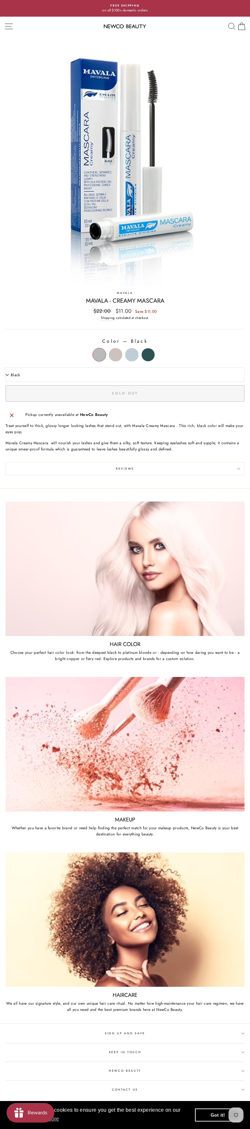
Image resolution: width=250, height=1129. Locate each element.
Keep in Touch (125, 1052)
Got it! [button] (218, 1115)
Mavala (125, 293)
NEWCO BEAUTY (125, 1070)
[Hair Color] (125, 569)
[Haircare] (125, 919)
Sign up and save (125, 1033)
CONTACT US (125, 1089)
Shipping (108, 317)
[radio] (99, 355)
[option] (125, 8)
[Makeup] (125, 744)
